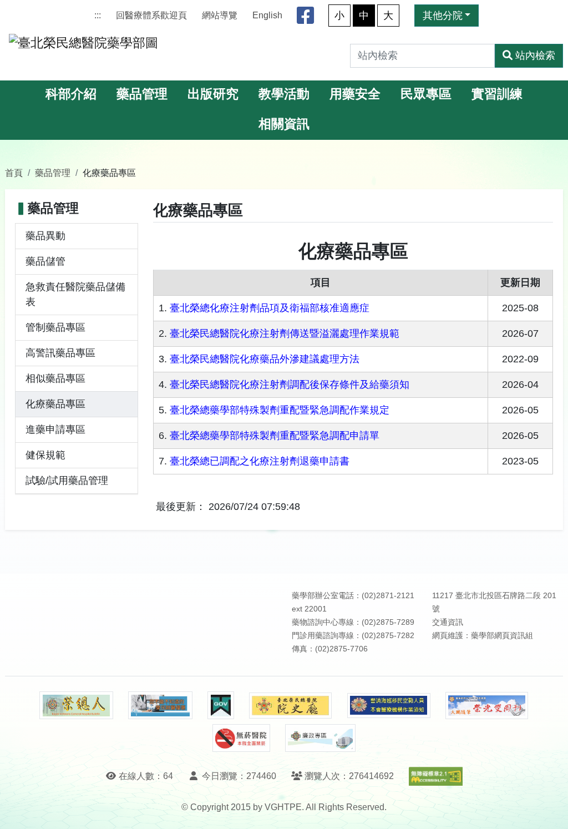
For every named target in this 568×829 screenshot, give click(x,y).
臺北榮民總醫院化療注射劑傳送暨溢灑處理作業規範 (284, 333)
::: (97, 15)
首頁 (14, 173)
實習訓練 (497, 94)
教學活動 (284, 94)
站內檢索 (535, 55)
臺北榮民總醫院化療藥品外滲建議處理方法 (264, 359)
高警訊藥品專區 (60, 352)
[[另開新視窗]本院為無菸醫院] (241, 738)
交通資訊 (447, 622)
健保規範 (45, 455)
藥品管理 (142, 94)
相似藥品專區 (55, 378)
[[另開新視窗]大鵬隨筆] (487, 705)
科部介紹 (71, 94)
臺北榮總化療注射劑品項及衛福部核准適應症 (269, 308)
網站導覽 (219, 15)
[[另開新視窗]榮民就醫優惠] (160, 705)
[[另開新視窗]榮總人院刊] (76, 705)
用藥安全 (355, 94)
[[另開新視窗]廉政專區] (320, 738)
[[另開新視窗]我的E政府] (220, 705)
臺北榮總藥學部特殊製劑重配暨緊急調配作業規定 (279, 410)
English (267, 15)
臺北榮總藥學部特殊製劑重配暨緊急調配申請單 (274, 435)
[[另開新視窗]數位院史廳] (290, 705)
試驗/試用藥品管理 (67, 480)
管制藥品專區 (55, 327)
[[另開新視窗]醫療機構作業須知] (388, 705)
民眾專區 (426, 94)
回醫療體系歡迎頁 (151, 15)
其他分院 (443, 15)
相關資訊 (284, 124)
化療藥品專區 (55, 404)
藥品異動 (45, 235)
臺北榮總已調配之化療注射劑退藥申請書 (259, 461)
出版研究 (213, 94)
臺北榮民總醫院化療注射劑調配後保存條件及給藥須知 (289, 384)
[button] (549, 809)
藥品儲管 (45, 261)
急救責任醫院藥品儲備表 (75, 294)
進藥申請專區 (55, 429)
